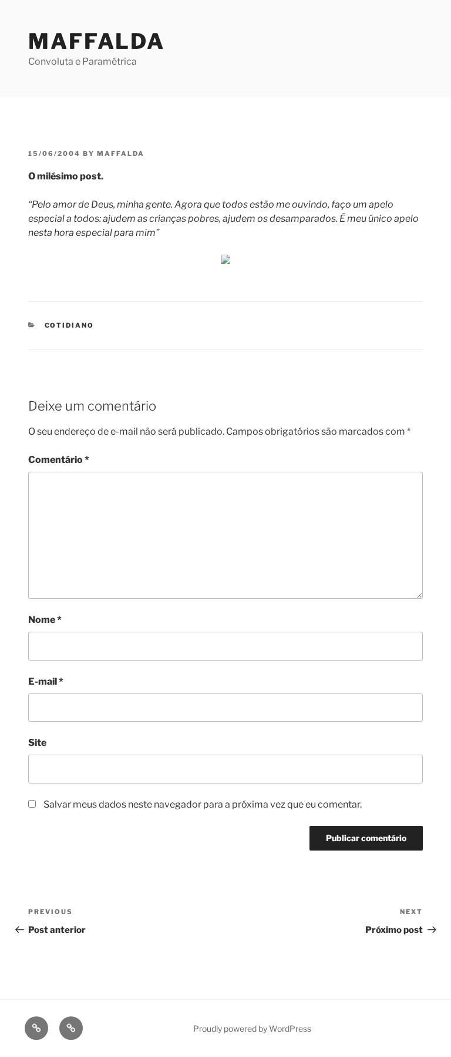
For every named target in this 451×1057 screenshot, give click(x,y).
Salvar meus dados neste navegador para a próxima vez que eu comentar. (202, 804)
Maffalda (96, 41)
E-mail (45, 681)
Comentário (58, 459)
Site (37, 742)
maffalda (120, 153)
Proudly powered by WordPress (252, 1028)
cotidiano (70, 325)
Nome (45, 619)
